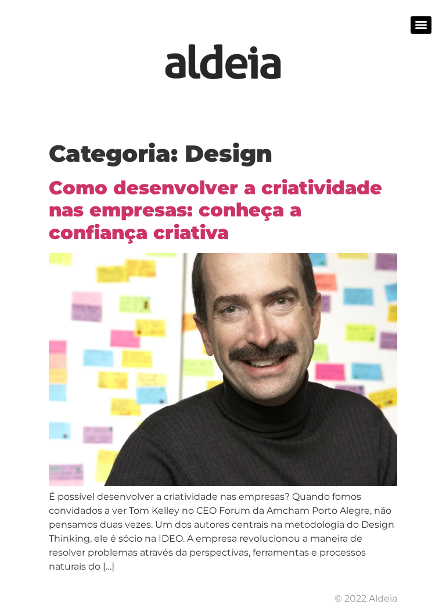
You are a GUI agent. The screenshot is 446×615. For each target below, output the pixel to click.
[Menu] (421, 25)
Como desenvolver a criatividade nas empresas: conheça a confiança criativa (215, 210)
